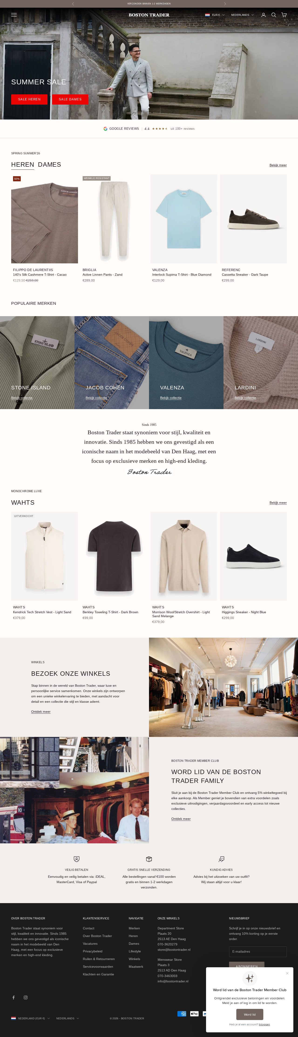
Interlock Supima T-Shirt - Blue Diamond (181, 274)
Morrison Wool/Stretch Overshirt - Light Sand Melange (181, 614)
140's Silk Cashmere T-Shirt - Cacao (40, 274)
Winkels (134, 959)
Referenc (231, 270)
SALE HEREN (29, 99)
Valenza (159, 270)
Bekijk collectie (22, 398)
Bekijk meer (278, 165)
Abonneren (247, 966)
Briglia (89, 270)
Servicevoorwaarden (98, 966)
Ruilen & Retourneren (99, 959)
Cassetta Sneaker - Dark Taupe (245, 274)
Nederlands (240, 14)
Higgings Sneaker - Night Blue (244, 612)
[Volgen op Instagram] (25, 997)
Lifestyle (135, 951)
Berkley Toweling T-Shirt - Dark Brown (110, 612)
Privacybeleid (92, 951)
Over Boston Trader (97, 936)
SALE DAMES (70, 99)
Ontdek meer (41, 711)
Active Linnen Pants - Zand (102, 274)
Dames (49, 164)
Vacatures (90, 943)
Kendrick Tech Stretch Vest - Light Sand (42, 612)
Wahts (19, 607)
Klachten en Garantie (98, 974)
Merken (134, 928)
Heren (22, 164)
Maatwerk (136, 966)
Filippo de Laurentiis (33, 270)
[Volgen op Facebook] (13, 997)
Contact (88, 928)
